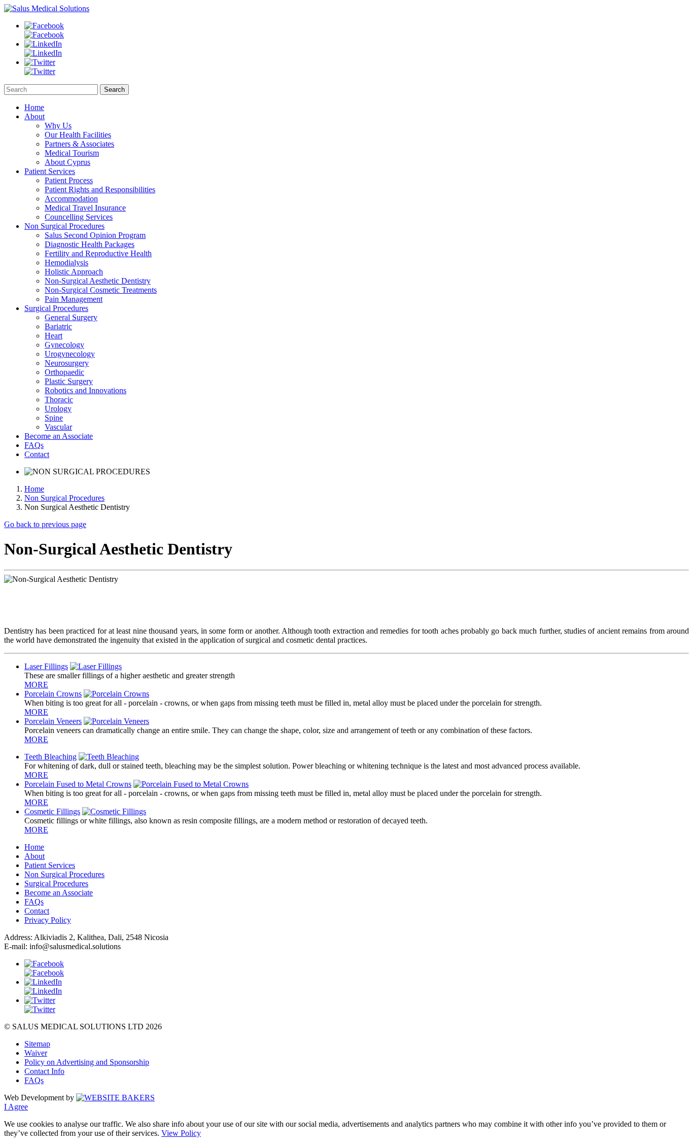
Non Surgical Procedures (64, 226)
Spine (54, 417)
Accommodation (71, 198)
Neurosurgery (67, 363)
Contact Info (44, 1071)
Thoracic (59, 399)
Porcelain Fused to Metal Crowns (77, 784)
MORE (36, 684)
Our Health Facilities (78, 134)
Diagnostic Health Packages (89, 244)
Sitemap (37, 1043)
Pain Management (73, 299)
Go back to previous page (45, 524)
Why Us (58, 125)
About (34, 116)
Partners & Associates (79, 144)
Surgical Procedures (56, 308)
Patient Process (69, 180)
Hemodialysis (66, 262)
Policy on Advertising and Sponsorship (86, 1062)
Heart (53, 335)
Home (34, 107)
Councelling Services (79, 217)
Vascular (58, 427)
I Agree (16, 1106)
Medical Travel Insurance (85, 207)
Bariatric (58, 326)
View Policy (181, 1133)
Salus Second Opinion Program (95, 235)
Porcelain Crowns (53, 693)
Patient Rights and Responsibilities (100, 189)
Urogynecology (70, 354)
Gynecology (64, 344)
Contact (36, 454)
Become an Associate (58, 436)
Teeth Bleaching (50, 756)
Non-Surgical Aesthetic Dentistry (98, 280)
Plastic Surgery (69, 381)
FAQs (34, 445)
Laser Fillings (46, 666)
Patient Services (49, 171)
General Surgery (71, 317)
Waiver (35, 1053)
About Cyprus (67, 162)
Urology (58, 408)
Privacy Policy (47, 920)
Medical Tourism (72, 153)
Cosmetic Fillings (52, 811)
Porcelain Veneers (53, 721)
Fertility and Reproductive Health (98, 253)
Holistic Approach (74, 271)
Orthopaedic (64, 372)
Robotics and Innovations (85, 390)
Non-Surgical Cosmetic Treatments (101, 290)
